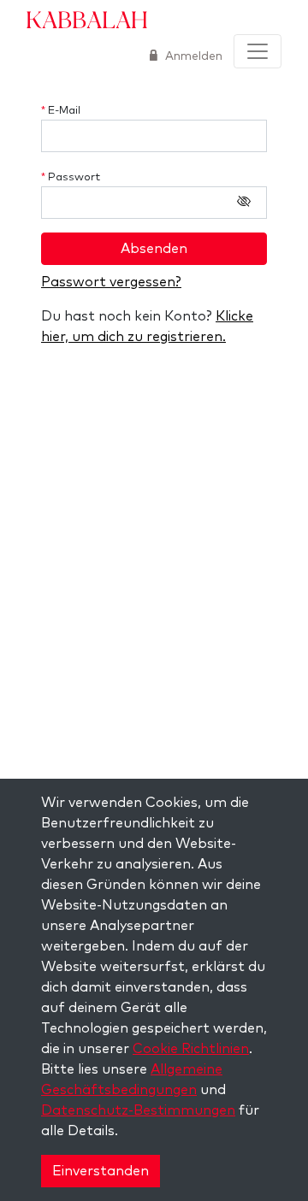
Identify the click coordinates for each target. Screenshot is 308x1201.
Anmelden (192, 56)
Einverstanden (100, 1171)
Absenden (154, 249)
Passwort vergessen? (111, 282)
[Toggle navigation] (257, 51)
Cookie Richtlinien (191, 1049)
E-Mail (60, 110)
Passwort (70, 177)
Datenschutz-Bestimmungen (138, 1110)
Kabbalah (87, 18)
